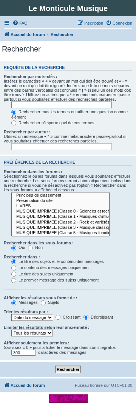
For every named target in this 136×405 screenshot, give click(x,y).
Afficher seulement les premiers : (37, 343)
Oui (21, 247)
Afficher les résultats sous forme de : (40, 298)
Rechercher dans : (22, 257)
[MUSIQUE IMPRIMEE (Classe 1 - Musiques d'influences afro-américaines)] (60, 216)
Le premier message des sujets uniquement (58, 280)
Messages (27, 302)
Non (38, 247)
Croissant (71, 317)
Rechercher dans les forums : (33, 171)
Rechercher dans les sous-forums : (39, 243)
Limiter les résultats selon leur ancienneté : (47, 327)
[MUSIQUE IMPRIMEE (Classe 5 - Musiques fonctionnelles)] (60, 233)
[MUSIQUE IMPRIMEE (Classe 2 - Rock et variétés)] (60, 222)
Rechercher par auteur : (27, 132)
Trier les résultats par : (26, 312)
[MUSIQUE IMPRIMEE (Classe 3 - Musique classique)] (60, 227)
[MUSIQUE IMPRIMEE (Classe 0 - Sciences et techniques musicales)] (60, 211)
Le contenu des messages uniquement (53, 267)
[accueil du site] (68, 398)
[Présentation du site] (60, 200)
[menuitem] (20, 23)
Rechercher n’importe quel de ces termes (55, 122)
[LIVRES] (60, 206)
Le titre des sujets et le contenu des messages (60, 261)
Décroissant (101, 317)
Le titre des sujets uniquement (45, 274)
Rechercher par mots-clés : (30, 76)
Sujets (53, 302)
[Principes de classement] (60, 195)
